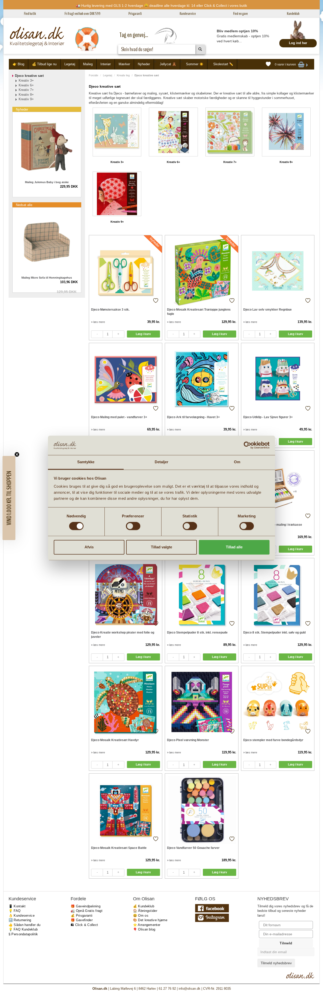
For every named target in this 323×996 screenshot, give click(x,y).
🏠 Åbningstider (145, 911)
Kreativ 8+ (286, 161)
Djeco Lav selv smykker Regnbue (267, 309)
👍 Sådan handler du (24, 925)
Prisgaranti (135, 13)
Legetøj (69, 64)
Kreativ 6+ (173, 161)
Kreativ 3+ (117, 161)
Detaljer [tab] (162, 462)
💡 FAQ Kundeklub (23, 929)
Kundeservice (188, 13)
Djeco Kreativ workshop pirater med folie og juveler (122, 635)
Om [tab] (237, 462)
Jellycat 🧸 (168, 64)
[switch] (133, 526)
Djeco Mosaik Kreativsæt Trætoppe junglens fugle (199, 312)
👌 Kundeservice (22, 915)
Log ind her (298, 43)
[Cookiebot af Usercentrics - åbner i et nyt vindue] (247, 445)
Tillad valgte (161, 547)
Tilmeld (286, 943)
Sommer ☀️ (194, 64)
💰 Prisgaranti (81, 915)
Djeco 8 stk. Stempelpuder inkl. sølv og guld (274, 632)
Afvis (89, 547)
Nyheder (144, 64)
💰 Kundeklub (143, 906)
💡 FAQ (15, 911)
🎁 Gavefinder (82, 920)
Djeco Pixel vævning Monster (188, 740)
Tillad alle (234, 547)
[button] (9, 498)
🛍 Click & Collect (84, 925)
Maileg (88, 64)
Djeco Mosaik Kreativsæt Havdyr (115, 740)
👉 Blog (18, 64)
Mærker (124, 64)
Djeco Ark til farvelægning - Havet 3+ (193, 417)
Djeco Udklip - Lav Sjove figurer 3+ (268, 417)
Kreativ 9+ (117, 221)
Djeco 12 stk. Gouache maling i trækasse (272, 524)
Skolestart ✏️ (223, 64)
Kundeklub (293, 13)
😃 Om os (140, 915)
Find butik (30, 13)
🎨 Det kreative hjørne (150, 920)
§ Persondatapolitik (23, 934)
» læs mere (98, 321)
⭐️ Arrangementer (146, 925)
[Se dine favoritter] (268, 64)
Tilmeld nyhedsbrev (276, 963)
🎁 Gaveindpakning (85, 906)
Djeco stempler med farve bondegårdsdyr (273, 740)
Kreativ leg (123, 75)
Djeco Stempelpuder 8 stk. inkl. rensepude (197, 632)
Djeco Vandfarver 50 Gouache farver (193, 848)
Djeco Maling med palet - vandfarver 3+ (119, 417)
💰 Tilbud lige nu (44, 64)
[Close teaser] (16, 454)
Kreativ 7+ (229, 161)
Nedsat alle (24, 205)
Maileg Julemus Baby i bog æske (47, 182)
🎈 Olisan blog (144, 929)
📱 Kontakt (17, 906)
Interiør (105, 64)
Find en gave (240, 13)
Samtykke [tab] (86, 462)
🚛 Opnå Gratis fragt (86, 911)
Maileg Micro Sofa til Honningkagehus (46, 277)
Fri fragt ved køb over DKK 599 (82, 13)
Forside (93, 75)
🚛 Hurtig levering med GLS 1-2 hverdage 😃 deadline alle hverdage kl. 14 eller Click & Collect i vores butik (161, 6)
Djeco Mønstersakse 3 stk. (110, 309)
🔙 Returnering (20, 920)
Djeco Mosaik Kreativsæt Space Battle (119, 848)
